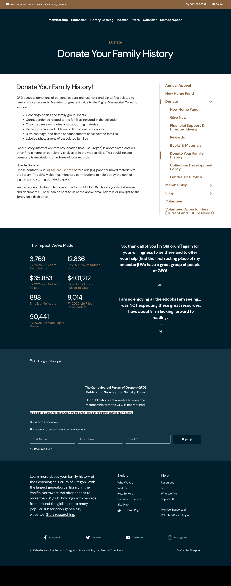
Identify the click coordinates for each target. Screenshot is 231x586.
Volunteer (174, 201)
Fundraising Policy (186, 177)
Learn (164, 488)
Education (79, 20)
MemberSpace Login (174, 509)
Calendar (150, 20)
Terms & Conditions (112, 550)
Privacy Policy (87, 550)
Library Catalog (101, 20)
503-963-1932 (198, 4)
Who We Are (125, 482)
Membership (58, 20)
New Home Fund (179, 93)
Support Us (168, 499)
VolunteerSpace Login (175, 515)
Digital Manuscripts (59, 170)
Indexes (122, 20)
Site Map (123, 504)
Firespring (195, 550)
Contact (220, 4)
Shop (169, 193)
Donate (171, 102)
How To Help (125, 493)
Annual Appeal (178, 85)
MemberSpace (171, 20)
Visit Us (122, 488)
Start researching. (60, 514)
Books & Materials (185, 146)
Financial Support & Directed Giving (187, 128)
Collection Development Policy (191, 167)
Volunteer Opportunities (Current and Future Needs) (189, 211)
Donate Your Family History (187, 156)
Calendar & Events (129, 499)
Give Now (178, 118)
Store (136, 20)
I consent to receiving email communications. (60, 429)
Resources (167, 482)
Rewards (177, 137)
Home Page (133, 510)
